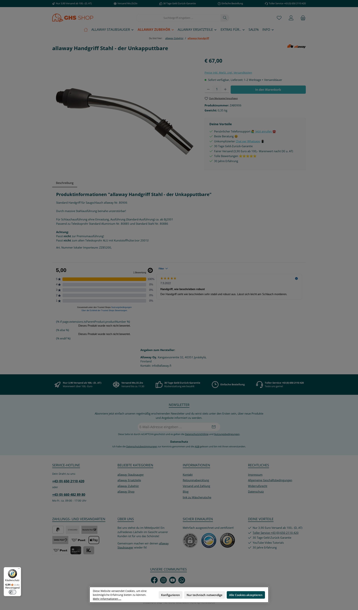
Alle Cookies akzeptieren (246, 595)
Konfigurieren (170, 595)
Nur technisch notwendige (204, 595)
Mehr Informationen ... (107, 598)
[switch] (12, 592)
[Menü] (19, 569)
